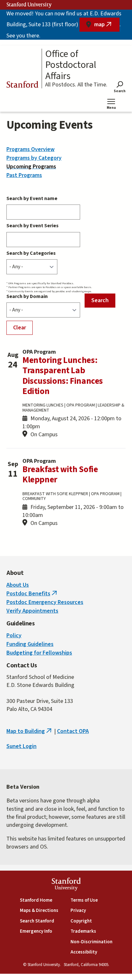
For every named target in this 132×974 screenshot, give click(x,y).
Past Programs (24, 175)
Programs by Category (34, 158)
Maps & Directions (39, 910)
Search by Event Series (32, 226)
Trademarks (83, 931)
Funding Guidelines (30, 644)
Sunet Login (21, 746)
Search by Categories (31, 253)
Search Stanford (37, 921)
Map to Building (29, 731)
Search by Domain (27, 296)
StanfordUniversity (66, 885)
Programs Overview (30, 149)
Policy (13, 636)
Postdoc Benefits (32, 594)
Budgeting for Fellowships (39, 653)
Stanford (22, 85)
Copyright (81, 921)
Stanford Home (36, 900)
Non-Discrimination (91, 941)
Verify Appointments (32, 611)
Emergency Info (36, 931)
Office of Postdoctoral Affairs (70, 65)
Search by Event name (31, 198)
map (107, 26)
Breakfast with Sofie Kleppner (60, 474)
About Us (17, 585)
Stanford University (29, 5)
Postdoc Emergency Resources (44, 602)
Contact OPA (73, 731)
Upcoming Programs (31, 167)
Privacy (78, 910)
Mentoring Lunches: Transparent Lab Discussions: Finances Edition (62, 376)
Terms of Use (84, 900)
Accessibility (83, 952)
